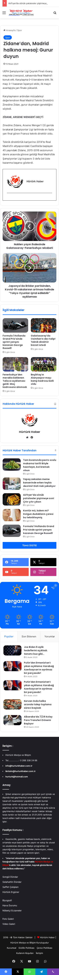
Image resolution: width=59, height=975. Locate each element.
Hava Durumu (9, 905)
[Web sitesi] (27, 437)
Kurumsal (11, 948)
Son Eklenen (29, 636)
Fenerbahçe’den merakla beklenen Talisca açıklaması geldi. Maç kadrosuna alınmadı (15, 381)
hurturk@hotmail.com (16, 776)
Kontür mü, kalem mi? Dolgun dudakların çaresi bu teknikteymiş (38, 514)
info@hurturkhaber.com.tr (18, 765)
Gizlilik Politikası (26, 948)
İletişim (39, 953)
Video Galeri (8, 924)
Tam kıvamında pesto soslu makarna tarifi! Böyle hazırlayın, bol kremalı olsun (39, 465)
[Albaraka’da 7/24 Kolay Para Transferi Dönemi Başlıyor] (12, 720)
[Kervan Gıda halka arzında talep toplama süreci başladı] (12, 704)
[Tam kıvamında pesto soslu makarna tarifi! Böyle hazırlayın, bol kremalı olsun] (12, 464)
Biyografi (7, 900)
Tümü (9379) (29, 545)
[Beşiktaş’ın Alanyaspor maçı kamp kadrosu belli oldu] (43, 364)
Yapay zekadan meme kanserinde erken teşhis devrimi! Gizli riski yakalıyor (39, 483)
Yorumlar (49, 636)
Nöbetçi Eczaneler (12, 910)
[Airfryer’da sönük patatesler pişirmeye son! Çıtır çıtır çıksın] (12, 499)
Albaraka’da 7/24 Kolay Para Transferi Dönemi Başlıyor (38, 720)
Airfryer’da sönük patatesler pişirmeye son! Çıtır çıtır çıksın (38, 498)
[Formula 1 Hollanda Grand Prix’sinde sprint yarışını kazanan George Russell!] (15, 325)
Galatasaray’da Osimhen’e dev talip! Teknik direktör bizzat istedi (43, 340)
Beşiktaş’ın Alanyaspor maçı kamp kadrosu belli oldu (42, 379)
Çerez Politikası (44, 948)
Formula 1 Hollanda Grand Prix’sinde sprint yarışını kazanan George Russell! (14, 342)
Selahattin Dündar (11, 882)
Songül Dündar (10, 877)
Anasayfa (10, 30)
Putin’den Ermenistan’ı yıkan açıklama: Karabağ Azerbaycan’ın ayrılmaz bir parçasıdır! (39, 668)
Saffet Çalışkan (10, 887)
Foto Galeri (8, 919)
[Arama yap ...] (55, 14)
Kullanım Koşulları (25, 953)
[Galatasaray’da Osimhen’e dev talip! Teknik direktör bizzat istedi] (43, 325)
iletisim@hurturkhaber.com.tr (20, 771)
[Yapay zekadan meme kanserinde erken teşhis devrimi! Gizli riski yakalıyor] (12, 484)
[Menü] (4, 14)
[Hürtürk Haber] (21, 12)
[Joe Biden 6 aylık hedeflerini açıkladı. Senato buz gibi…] (12, 650)
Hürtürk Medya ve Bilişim (23, 942)
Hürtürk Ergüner (10, 892)
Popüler (8, 636)
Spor (19, 30)
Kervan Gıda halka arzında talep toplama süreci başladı (37, 704)
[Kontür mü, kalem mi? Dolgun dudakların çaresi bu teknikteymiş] (12, 515)
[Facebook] (9, 198)
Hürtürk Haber (29, 432)
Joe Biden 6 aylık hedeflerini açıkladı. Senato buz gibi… (36, 650)
